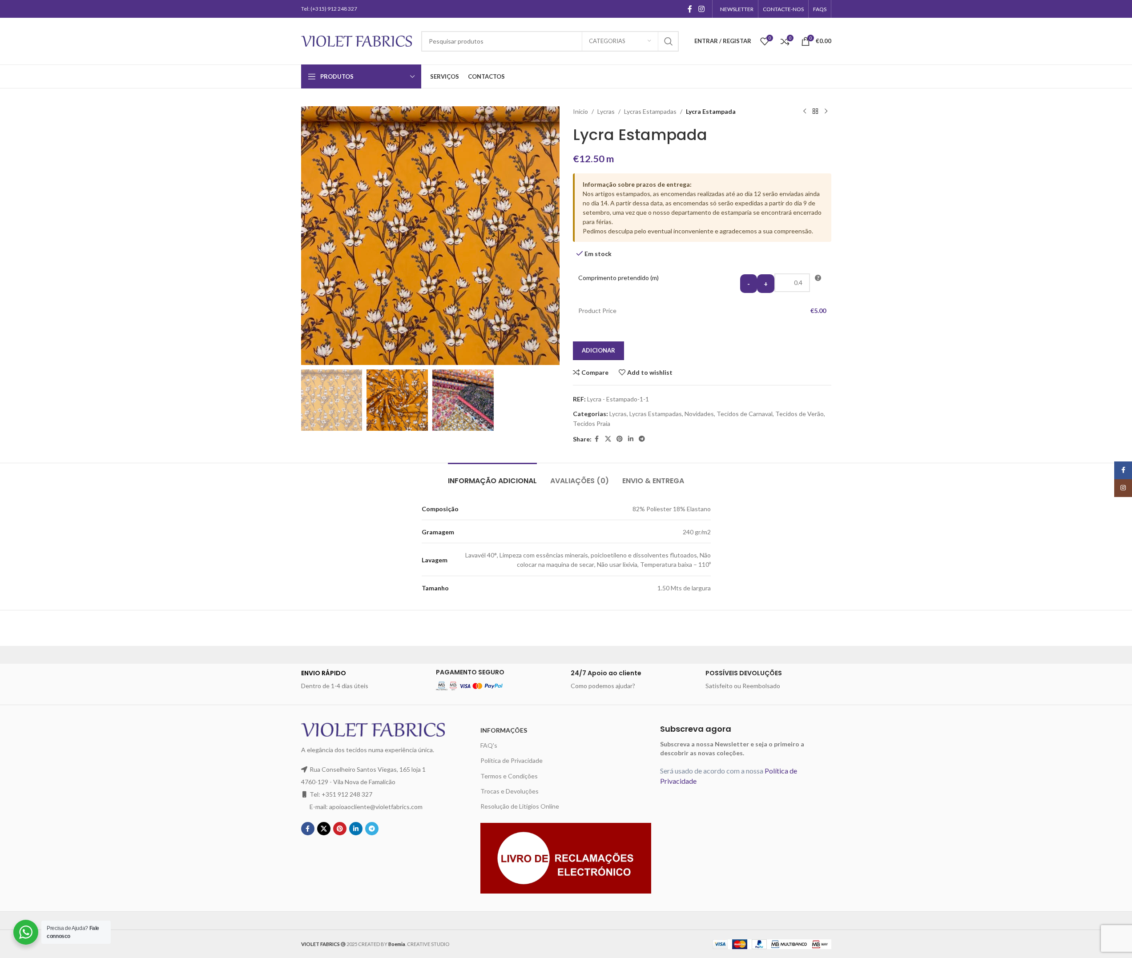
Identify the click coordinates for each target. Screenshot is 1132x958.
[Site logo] (356, 40)
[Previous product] (804, 111)
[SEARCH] (668, 41)
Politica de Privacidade (511, 760)
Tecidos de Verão (799, 413)
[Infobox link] (364, 679)
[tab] (492, 476)
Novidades (699, 413)
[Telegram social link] (642, 439)
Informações (503, 730)
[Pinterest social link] (619, 439)
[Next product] (826, 111)
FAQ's (488, 745)
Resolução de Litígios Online (519, 806)
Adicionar (598, 350)
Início (580, 111)
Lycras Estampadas (650, 111)
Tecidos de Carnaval (745, 413)
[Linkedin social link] (630, 439)
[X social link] (608, 439)
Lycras (606, 111)
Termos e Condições (509, 776)
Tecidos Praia (591, 423)
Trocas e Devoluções (509, 791)
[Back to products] (815, 111)
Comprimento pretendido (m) (618, 277)
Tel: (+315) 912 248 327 (329, 8)
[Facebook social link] (690, 9)
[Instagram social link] (701, 9)
